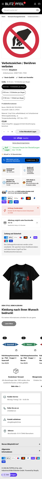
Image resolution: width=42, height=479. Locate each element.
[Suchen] (37, 10)
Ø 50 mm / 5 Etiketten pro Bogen (14, 92)
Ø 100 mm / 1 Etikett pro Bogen (13, 98)
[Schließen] (38, 208)
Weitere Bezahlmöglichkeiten (21, 143)
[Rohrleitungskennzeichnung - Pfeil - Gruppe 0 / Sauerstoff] (10, 344)
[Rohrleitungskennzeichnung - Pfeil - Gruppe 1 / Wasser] (29, 344)
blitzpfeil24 (13, 70)
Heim (3, 17)
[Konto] (35, 4)
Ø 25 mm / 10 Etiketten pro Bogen (14, 87)
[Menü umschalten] (3, 4)
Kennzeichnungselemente (16, 17)
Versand (16, 124)
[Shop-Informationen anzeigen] (37, 222)
